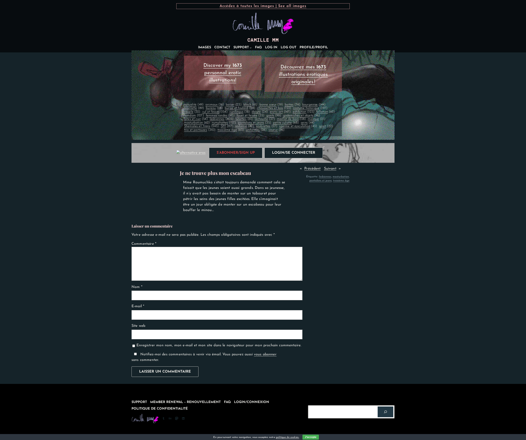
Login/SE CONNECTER (293, 153)
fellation (325, 111)
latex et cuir (196, 119)
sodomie (244, 126)
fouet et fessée (250, 115)
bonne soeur (271, 104)
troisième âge (231, 130)
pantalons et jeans (254, 122)
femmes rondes (220, 115)
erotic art (280, 111)
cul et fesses (214, 111)
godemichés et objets (301, 115)
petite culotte (286, 122)
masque (316, 119)
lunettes (244, 119)
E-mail (138, 306)
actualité (193, 104)
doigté (260, 111)
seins (307, 122)
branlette (194, 108)
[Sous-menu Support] (251, 48)
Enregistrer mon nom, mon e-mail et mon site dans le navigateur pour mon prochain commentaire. (218, 345)
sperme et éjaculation (298, 126)
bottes (292, 104)
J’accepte (310, 437)
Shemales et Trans (201, 126)
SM (227, 126)
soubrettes (266, 126)
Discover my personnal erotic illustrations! (222, 73)
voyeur (277, 130)
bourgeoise (313, 104)
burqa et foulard (240, 108)
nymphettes (224, 122)
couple (192, 111)
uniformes (256, 130)
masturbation (197, 122)
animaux (214, 104)
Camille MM (263, 40)
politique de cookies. (287, 437)
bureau (214, 108)
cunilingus (240, 111)
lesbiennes (221, 119)
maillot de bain (291, 119)
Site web (138, 326)
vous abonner (265, 354)
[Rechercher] (385, 412)
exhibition (303, 111)
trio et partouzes (200, 130)
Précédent (312, 168)
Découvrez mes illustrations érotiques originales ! (303, 74)
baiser (233, 104)
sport (326, 126)
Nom (137, 287)
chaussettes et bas (274, 108)
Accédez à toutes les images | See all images (263, 6)
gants (273, 115)
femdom (194, 115)
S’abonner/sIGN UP (236, 153)
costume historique (310, 108)
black (250, 104)
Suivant (330, 168)
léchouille (265, 119)
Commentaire (144, 244)
